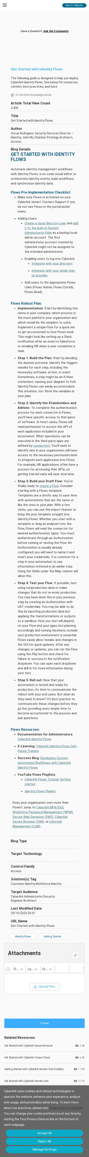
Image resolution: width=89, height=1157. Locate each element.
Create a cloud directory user (45, 223)
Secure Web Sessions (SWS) (33, 817)
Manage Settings (45, 1149)
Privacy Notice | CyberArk (66, 1108)
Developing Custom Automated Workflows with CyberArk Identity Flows (44, 762)
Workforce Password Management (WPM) (43, 812)
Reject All (44, 1141)
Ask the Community (55, 31)
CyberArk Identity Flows (34, 739)
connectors (41, 446)
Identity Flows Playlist (40, 791)
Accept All (45, 1133)
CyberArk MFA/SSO (49, 807)
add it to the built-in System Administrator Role (51, 228)
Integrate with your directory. (52, 263)
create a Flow (49, 486)
